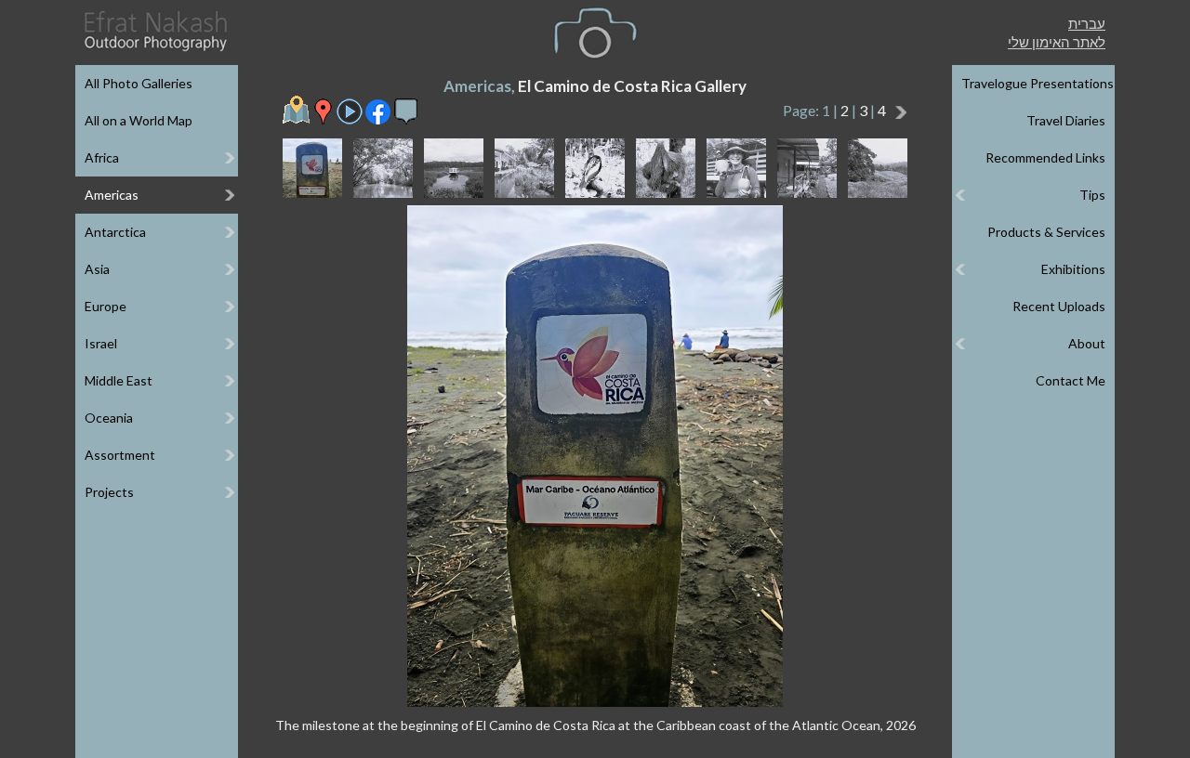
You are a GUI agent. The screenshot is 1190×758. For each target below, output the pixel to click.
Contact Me (1070, 380)
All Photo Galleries (138, 83)
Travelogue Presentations (1037, 83)
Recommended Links (1045, 157)
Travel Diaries (1065, 120)
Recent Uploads (1058, 306)
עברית (1086, 23)
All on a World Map (138, 120)
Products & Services (1046, 232)
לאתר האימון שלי (1056, 41)
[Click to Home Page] (154, 31)
